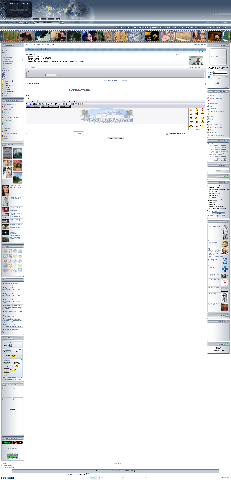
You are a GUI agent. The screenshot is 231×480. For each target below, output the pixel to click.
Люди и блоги (8, 109)
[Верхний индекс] (60, 101)
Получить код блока (13, 275)
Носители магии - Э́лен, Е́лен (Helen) (214, 225)
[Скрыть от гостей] (70, 101)
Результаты (211, 215)
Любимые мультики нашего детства (193, 55)
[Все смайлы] (73, 101)
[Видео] (73, 104)
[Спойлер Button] (62, 104)
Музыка (6, 112)
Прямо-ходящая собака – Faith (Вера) (16, 220)
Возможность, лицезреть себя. (219, 189)
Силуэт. (212, 204)
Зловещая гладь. (215, 193)
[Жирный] (27, 101)
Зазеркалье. (214, 191)
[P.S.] (27, 104)
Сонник (6, 77)
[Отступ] (51, 101)
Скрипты (7, 95)
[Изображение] (36, 104)
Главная (27, 44)
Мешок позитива (9, 79)
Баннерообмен (12, 448)
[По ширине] (48, 101)
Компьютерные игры (10, 104)
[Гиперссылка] (30, 104)
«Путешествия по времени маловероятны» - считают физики (15, 233)
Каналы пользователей (216, 135)
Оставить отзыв (9, 73)
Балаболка (115, 463)
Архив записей (219, 176)
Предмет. (213, 202)
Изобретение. (214, 195)
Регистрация (222, 78)
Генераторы (7, 93)
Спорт (6, 125)
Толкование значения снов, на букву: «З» (213, 259)
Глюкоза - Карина (217, 147)
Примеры (7, 87)
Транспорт (7, 128)
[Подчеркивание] (33, 101)
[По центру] (43, 101)
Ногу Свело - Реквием (218, 154)
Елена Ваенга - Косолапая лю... (218, 144)
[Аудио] (78, 104)
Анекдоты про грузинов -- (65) (212, 294)
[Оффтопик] (56, 104)
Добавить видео (200, 44)
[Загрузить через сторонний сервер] (39, 104)
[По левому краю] (40, 101)
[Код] (49, 104)
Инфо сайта (7, 465)
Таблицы (7, 89)
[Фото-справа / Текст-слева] (45, 104)
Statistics (221, 344)
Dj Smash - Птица (217, 158)
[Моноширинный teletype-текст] (66, 104)
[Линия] (69, 104)
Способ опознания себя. (217, 206)
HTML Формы (8, 85)
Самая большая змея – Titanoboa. (15, 237)
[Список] (67, 101)
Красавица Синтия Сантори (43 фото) (15, 186)
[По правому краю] (46, 101)
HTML (6, 83)
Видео (33, 44)
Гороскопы (7, 75)
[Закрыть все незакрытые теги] (83, 101)
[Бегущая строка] (35, 101)
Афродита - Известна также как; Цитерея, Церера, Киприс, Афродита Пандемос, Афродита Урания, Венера (216, 252)
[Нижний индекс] (57, 101)
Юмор (6, 136)
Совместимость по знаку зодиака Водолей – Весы (214, 242)
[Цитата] (52, 104)
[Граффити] (82, 104)
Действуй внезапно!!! (214, 287)
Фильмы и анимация (12, 130)
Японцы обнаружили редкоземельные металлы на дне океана (16, 227)
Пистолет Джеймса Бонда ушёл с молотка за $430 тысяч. (12, 215)
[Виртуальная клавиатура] (76, 101)
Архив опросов (220, 215)
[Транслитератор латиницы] (79, 101)
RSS (225, 23)
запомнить (213, 77)
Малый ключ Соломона (212, 266)
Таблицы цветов (9, 91)
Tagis (4, 463)
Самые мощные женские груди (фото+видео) (15, 209)
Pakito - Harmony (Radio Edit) (218, 151)
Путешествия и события (11, 117)
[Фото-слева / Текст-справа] (43, 104)
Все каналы (213, 132)
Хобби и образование (10, 133)
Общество (7, 115)
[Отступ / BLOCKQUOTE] (54, 101)
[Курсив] (30, 101)
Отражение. (214, 197)
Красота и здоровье (10, 107)
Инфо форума (8, 467)
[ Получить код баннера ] (12, 458)
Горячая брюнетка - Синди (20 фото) (16, 197)
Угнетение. (213, 211)
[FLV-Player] (76, 104)
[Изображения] (196, 60)
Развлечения (8, 120)
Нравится (62, 75)
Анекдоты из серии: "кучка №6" (214, 304)
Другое (6, 138)
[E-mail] (33, 104)
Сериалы (6, 123)
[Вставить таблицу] (64, 101)
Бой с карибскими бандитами (213, 274)
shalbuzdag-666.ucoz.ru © (118, 471)
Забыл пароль (214, 78)
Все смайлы (196, 129)
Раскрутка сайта (9, 81)
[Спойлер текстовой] (59, 104)
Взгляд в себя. (214, 187)
